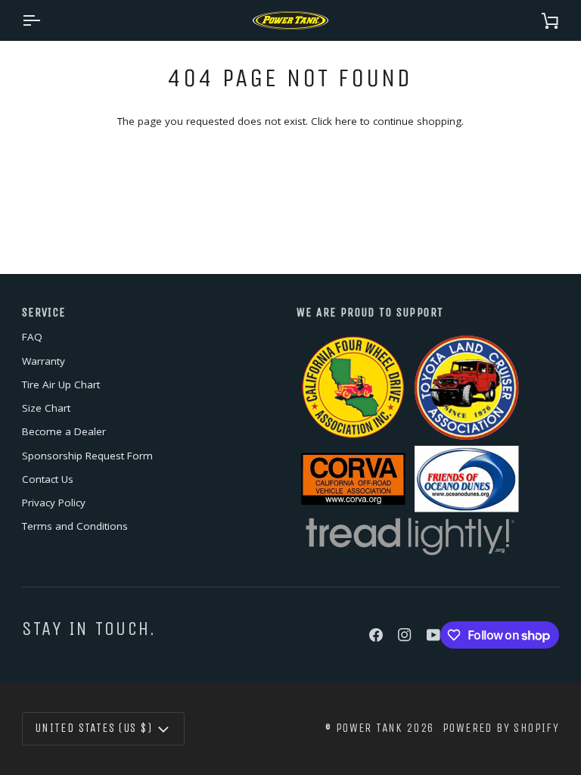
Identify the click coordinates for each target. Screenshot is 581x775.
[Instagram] (405, 635)
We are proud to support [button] (370, 312)
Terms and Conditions (75, 526)
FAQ (32, 337)
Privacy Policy (53, 502)
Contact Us (47, 479)
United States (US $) (93, 728)
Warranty (43, 361)
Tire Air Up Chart (61, 384)
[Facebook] (376, 635)
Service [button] (44, 312)
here (346, 121)
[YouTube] (433, 635)
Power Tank (369, 728)
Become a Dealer (64, 431)
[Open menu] (44, 20)
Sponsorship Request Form (87, 455)
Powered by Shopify (501, 728)
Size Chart (46, 408)
